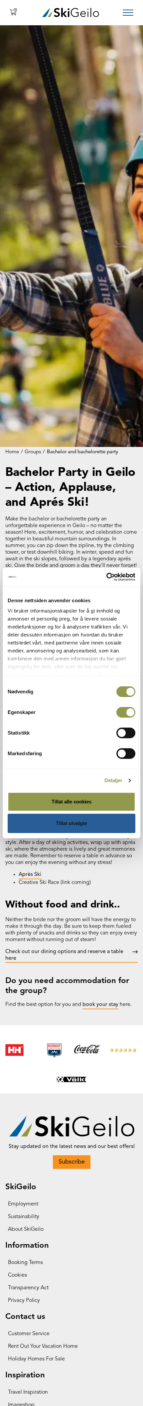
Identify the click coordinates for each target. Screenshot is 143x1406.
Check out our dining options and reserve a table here (64, 955)
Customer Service (29, 1333)
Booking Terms (25, 1262)
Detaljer (113, 780)
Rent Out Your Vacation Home (43, 1346)
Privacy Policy (24, 1300)
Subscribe (72, 1162)
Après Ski (30, 874)
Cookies (17, 1275)
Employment (23, 1204)
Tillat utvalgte (71, 823)
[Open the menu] (128, 12)
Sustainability (23, 1216)
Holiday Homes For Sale (36, 1359)
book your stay (100, 1004)
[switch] (125, 712)
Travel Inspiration (28, 1392)
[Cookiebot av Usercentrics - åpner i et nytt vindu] (106, 577)
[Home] (70, 12)
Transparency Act (28, 1288)
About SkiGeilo (26, 1229)
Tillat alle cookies (71, 801)
